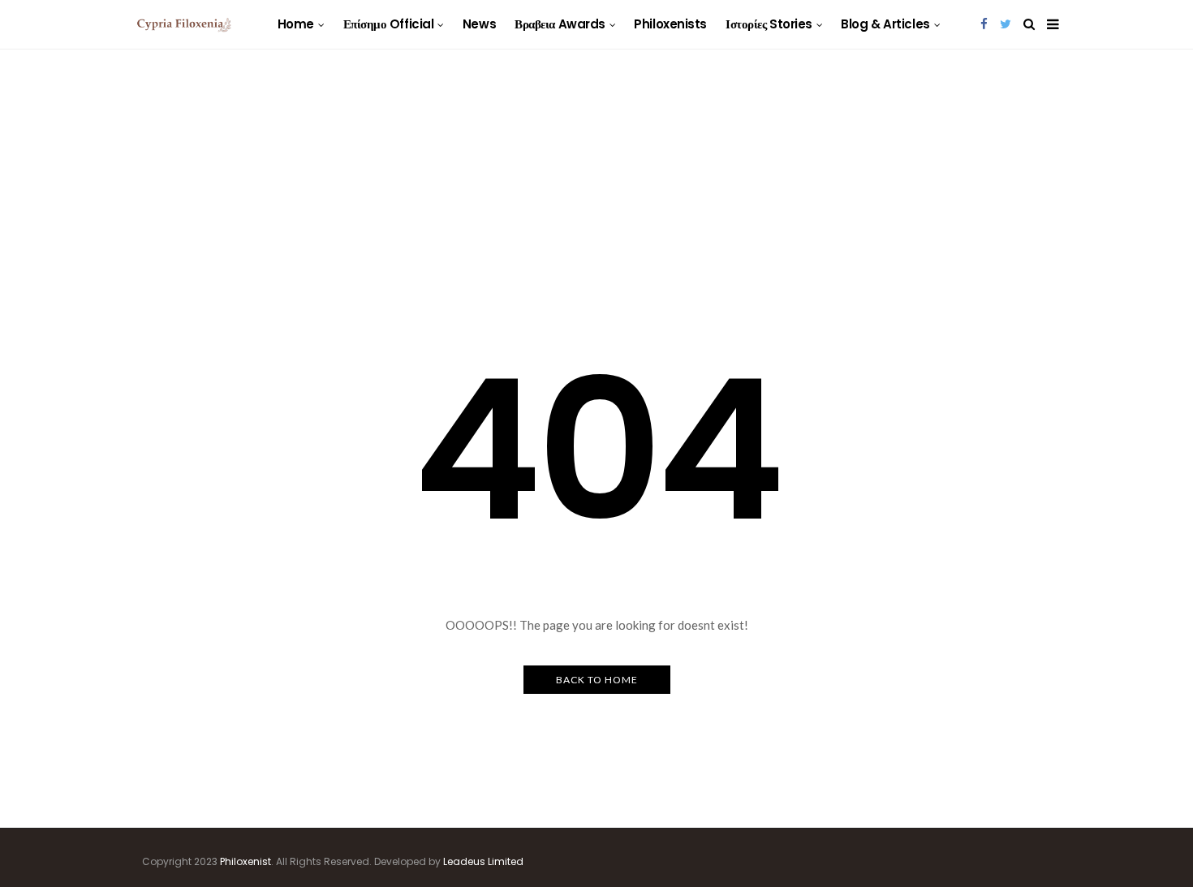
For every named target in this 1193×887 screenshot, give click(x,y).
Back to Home (597, 680)
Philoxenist (245, 861)
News (479, 23)
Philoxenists (670, 23)
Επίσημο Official (388, 23)
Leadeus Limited (483, 861)
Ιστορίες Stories (769, 23)
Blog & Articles (885, 23)
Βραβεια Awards (560, 23)
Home (296, 23)
